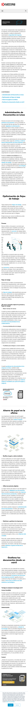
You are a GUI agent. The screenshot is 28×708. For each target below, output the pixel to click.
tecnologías (22, 165)
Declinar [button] (17, 705)
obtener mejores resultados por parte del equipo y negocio (13, 381)
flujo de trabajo (7, 292)
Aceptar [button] (10, 705)
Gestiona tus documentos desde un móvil (13, 102)
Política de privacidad (10, 701)
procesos (6, 267)
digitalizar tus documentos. (17, 490)
